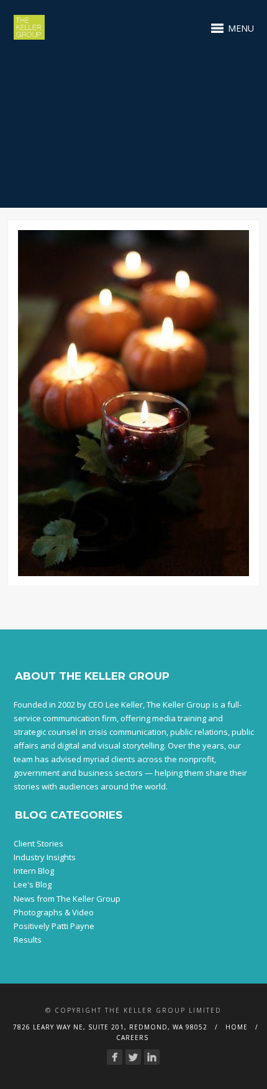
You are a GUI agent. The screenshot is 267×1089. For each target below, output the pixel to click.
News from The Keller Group (67, 898)
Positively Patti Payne (54, 925)
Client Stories (38, 843)
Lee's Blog (33, 884)
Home (236, 1027)
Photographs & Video (54, 912)
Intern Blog (34, 870)
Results (28, 939)
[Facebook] (114, 1057)
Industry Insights (45, 857)
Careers (132, 1037)
